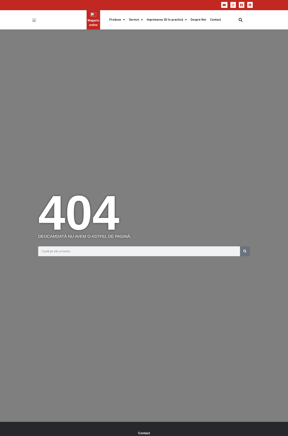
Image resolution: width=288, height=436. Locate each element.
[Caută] (245, 251)
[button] (241, 20)
